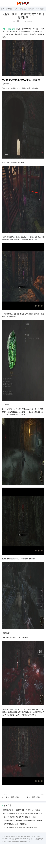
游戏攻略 (9, 9)
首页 (2, 9)
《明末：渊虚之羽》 (9, 29)
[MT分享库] (23, 4)
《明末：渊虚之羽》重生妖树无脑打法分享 (21, 797)
